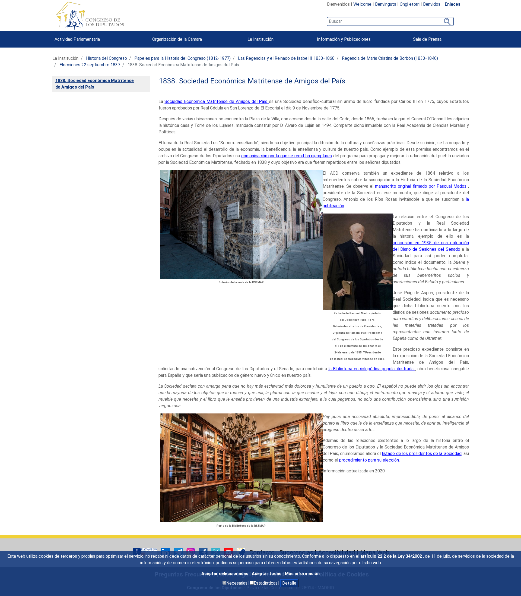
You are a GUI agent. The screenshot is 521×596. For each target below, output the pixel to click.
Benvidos (431, 4)
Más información (302, 573)
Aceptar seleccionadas (225, 573)
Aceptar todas (267, 573)
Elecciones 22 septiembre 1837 (89, 64)
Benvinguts (385, 4)
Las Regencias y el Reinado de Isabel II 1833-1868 (286, 58)
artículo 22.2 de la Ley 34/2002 (391, 556)
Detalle (289, 583)
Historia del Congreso (106, 58)
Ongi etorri (410, 4)
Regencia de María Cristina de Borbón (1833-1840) (390, 58)
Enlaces (452, 4)
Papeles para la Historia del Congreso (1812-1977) (182, 58)
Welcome (362, 4)
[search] (390, 21)
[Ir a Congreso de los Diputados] (90, 16)
